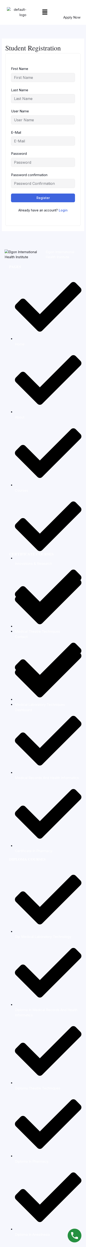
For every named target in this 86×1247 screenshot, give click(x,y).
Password (19, 153)
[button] (44, 12)
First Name (19, 69)
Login (63, 210)
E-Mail (16, 132)
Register (43, 198)
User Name (20, 111)
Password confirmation (29, 175)
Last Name (19, 90)
